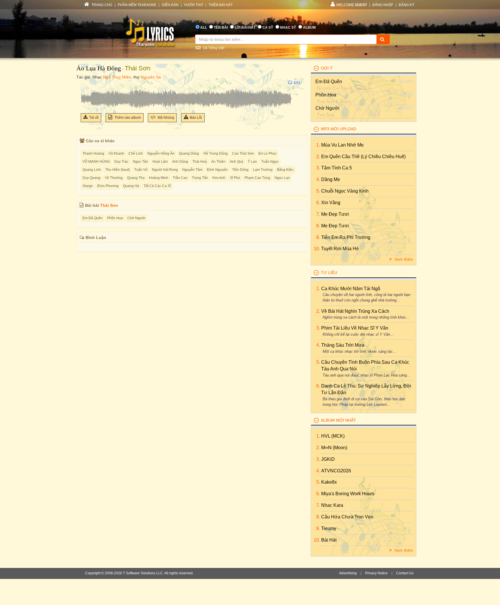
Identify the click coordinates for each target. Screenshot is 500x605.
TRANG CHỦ (101, 5)
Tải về (94, 118)
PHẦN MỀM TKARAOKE (137, 5)
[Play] (86, 83)
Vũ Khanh (116, 153)
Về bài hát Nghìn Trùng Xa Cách (355, 311)
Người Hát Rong (165, 170)
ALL (203, 27)
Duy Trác (121, 162)
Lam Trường (263, 170)
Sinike (345, 101)
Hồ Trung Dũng (215, 153)
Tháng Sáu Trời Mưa (342, 345)
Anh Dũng (180, 162)
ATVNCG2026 (336, 470)
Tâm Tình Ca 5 (336, 167)
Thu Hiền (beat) (117, 170)
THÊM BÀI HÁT (221, 5)
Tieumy (328, 528)
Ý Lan (252, 162)
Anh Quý (236, 162)
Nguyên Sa (151, 77)
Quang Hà (131, 186)
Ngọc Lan (282, 178)
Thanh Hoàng (93, 153)
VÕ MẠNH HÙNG (96, 162)
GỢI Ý (326, 68)
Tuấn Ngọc (270, 162)
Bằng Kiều (285, 170)
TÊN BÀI (221, 27)
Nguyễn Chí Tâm (332, 88)
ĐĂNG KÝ (406, 5)
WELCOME (351, 5)
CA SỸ (267, 27)
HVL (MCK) (333, 436)
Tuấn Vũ (141, 170)
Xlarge (87, 186)
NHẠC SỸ (288, 27)
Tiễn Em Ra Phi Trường (345, 237)
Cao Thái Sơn (243, 153)
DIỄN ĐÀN (170, 5)
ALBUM (309, 27)
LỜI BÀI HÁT (245, 27)
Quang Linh (91, 170)
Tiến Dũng (240, 170)
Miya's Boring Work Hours (347, 493)
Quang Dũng (189, 153)
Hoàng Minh (158, 178)
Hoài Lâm (160, 162)
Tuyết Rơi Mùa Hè (340, 248)
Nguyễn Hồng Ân (160, 153)
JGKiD (328, 459)
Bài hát (329, 540)
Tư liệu (329, 272)
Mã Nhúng (165, 118)
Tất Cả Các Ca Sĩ (157, 186)
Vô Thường (114, 178)
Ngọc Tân (140, 162)
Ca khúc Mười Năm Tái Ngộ (350, 288)
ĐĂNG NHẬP (382, 5)
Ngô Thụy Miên (117, 77)
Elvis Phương (108, 186)
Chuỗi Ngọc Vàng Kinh (345, 191)
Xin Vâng (330, 202)
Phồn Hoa (115, 218)
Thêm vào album (127, 118)
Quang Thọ (136, 178)
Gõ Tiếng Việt (213, 48)
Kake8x (329, 482)
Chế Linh (135, 153)
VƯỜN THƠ (193, 5)
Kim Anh (218, 178)
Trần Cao (180, 178)
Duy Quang (91, 178)
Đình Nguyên (217, 170)
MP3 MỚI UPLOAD (338, 129)
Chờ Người (136, 218)
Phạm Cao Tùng (257, 178)
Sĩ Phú (235, 178)
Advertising (348, 573)
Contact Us (404, 573)
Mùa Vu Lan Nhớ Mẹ (342, 144)
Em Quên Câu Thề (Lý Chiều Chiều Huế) (363, 156)
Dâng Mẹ (330, 179)
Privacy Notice (376, 573)
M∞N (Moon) (334, 447)
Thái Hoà (199, 162)
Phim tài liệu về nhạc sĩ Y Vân (354, 328)
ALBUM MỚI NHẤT (338, 420)
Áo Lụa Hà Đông (98, 68)
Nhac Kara (332, 505)
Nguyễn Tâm (192, 170)
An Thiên (218, 162)
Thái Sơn (137, 68)
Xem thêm (403, 259)
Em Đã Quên (92, 218)
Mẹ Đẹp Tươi (335, 214)
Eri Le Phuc (267, 153)
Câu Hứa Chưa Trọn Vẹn (347, 516)
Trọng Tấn (200, 178)
